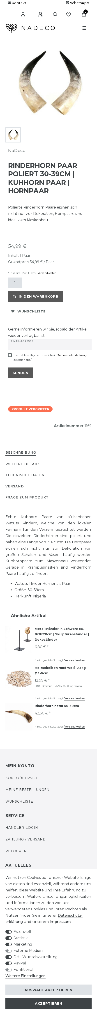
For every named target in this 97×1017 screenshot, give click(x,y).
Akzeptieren (48, 1003)
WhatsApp (79, 3)
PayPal (20, 963)
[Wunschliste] (68, 14)
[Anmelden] (19, 14)
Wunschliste (31, 311)
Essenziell (22, 932)
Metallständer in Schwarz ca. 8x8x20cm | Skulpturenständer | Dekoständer (62, 634)
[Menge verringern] (35, 283)
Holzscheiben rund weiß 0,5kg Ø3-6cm (60, 670)
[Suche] (53, 14)
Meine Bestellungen (27, 790)
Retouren (16, 851)
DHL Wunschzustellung (36, 957)
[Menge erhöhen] (27, 283)
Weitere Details (23, 464)
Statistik (21, 938)
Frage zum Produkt (26, 497)
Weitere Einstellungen (25, 976)
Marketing (23, 944)
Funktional (23, 969)
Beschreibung (20, 452)
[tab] (20, 453)
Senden (20, 373)
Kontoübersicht (23, 778)
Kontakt (18, 3)
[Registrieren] (37, 14)
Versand (14, 486)
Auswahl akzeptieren (48, 990)
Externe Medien (28, 950)
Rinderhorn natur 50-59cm (57, 706)
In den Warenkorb (38, 296)
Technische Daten (25, 475)
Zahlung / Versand (25, 839)
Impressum (60, 922)
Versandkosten (46, 273)
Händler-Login (21, 828)
